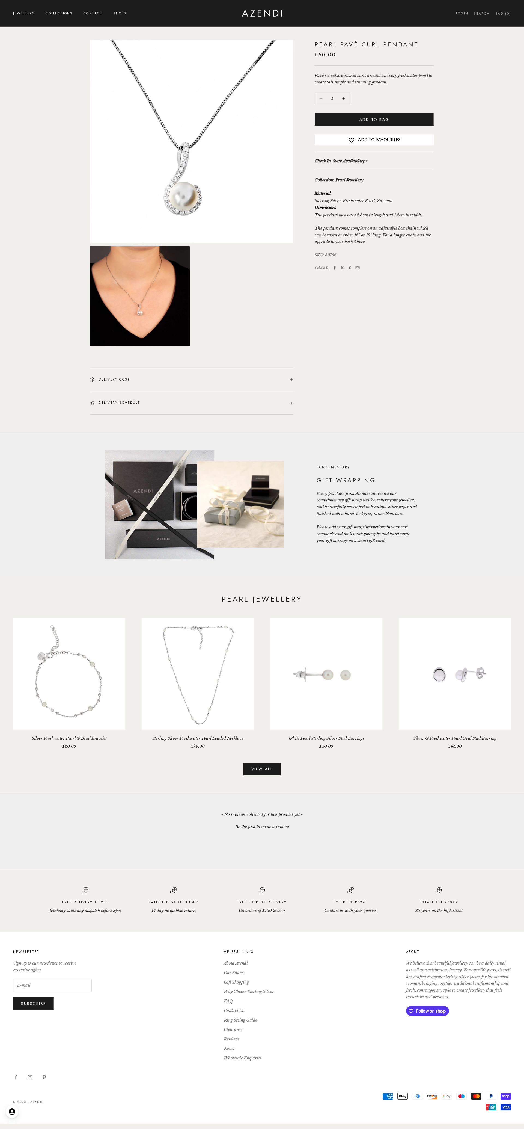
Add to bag (374, 119)
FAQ (228, 1001)
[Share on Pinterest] (350, 268)
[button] (262, 825)
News (229, 1048)
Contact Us (234, 1010)
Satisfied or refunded (173, 902)
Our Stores (233, 972)
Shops (119, 13)
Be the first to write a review (262, 826)
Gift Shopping (236, 982)
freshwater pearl (413, 75)
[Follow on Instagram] (30, 1077)
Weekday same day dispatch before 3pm (85, 910)
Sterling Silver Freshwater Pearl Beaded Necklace (197, 738)
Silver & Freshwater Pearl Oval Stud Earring (454, 738)
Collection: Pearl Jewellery (339, 180)
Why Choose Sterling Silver (249, 991)
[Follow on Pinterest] (44, 1077)
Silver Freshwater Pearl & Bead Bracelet (69, 738)
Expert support (350, 902)
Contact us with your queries (350, 910)
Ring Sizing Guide (240, 1020)
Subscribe (33, 1003)
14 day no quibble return (173, 910)
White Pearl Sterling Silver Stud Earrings (326, 738)
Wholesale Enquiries (242, 1058)
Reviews (231, 1038)
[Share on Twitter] (342, 268)
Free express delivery (262, 902)
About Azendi (236, 963)
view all (262, 769)
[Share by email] (357, 268)
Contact (93, 13)
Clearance (233, 1029)
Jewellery (24, 13)
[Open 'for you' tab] (12, 1111)
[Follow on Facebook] (16, 1077)
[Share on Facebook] (334, 268)
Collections (59, 13)
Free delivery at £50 (85, 902)
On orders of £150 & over (262, 910)
